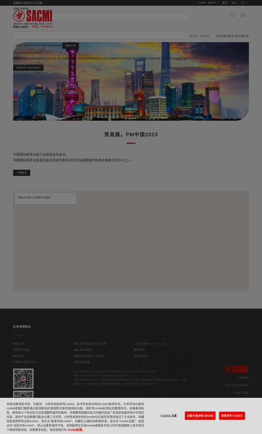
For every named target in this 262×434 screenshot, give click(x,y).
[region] (131, 416)
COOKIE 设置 (169, 415)
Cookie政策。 (76, 429)
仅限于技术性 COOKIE (200, 415)
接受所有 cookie (232, 415)
